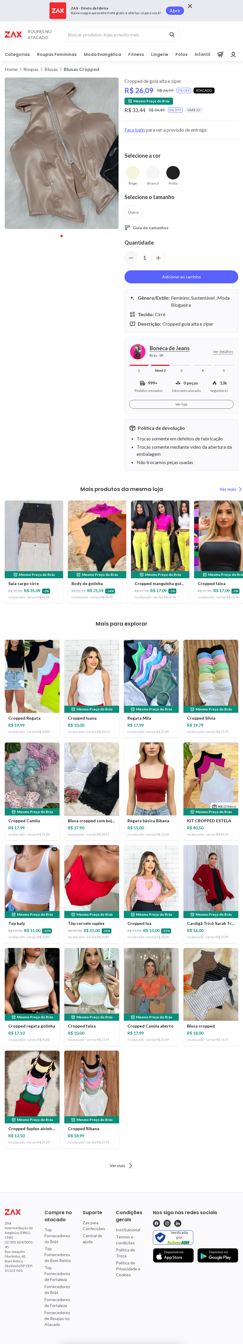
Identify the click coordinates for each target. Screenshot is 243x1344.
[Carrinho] (220, 54)
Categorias (17, 54)
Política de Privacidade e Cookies (128, 1268)
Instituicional (128, 1229)
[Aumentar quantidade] (158, 257)
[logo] (19, 1212)
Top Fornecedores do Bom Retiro (57, 1254)
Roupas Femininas (57, 54)
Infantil (202, 54)
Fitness (136, 54)
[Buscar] (172, 34)
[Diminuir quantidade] (131, 257)
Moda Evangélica (102, 54)
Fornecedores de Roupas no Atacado (57, 1318)
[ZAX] (13, 34)
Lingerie (159, 54)
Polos (181, 54)
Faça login (134, 130)
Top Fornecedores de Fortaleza (57, 1273)
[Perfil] (233, 54)
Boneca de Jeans (170, 348)
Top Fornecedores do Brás (57, 1235)
